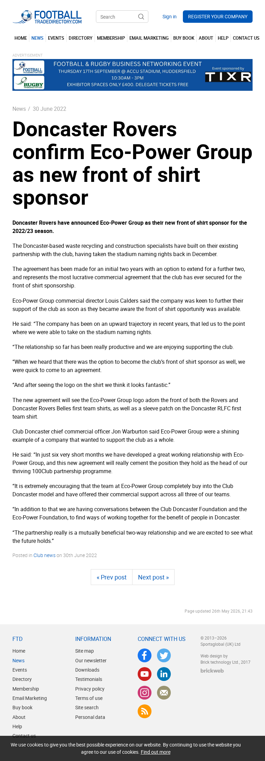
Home (18, 650)
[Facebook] (144, 655)
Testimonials (88, 679)
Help (17, 726)
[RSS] (144, 711)
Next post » (153, 577)
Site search (87, 707)
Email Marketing (29, 698)
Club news (44, 555)
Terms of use (88, 698)
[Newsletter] (164, 693)
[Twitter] (164, 655)
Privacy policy (90, 688)
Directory (22, 679)
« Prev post (112, 577)
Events (19, 669)
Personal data (90, 717)
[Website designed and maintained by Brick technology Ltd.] (212, 671)
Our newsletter (91, 660)
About (19, 717)
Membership (25, 688)
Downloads (87, 669)
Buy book (22, 707)
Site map (84, 650)
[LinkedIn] (164, 674)
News (19, 109)
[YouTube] (144, 674)
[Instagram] (144, 693)
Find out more (155, 752)
